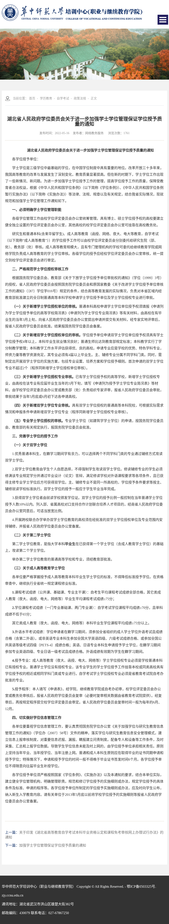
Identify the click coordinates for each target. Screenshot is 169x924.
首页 (32, 98)
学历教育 (46, 98)
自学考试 (63, 98)
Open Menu (163, 20)
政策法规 (80, 98)
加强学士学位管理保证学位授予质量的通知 (52, 845)
